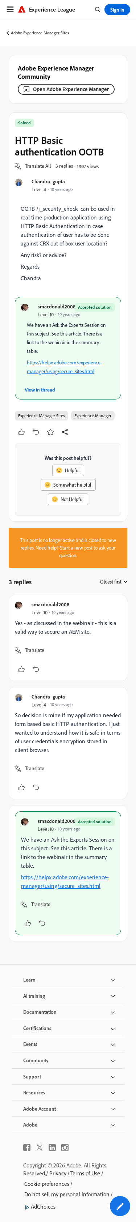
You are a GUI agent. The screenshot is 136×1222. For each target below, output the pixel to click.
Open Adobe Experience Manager (71, 89)
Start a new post (76, 547)
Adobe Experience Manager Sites (40, 32)
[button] (38, 166)
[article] (68, 638)
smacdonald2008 (56, 306)
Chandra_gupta (48, 181)
